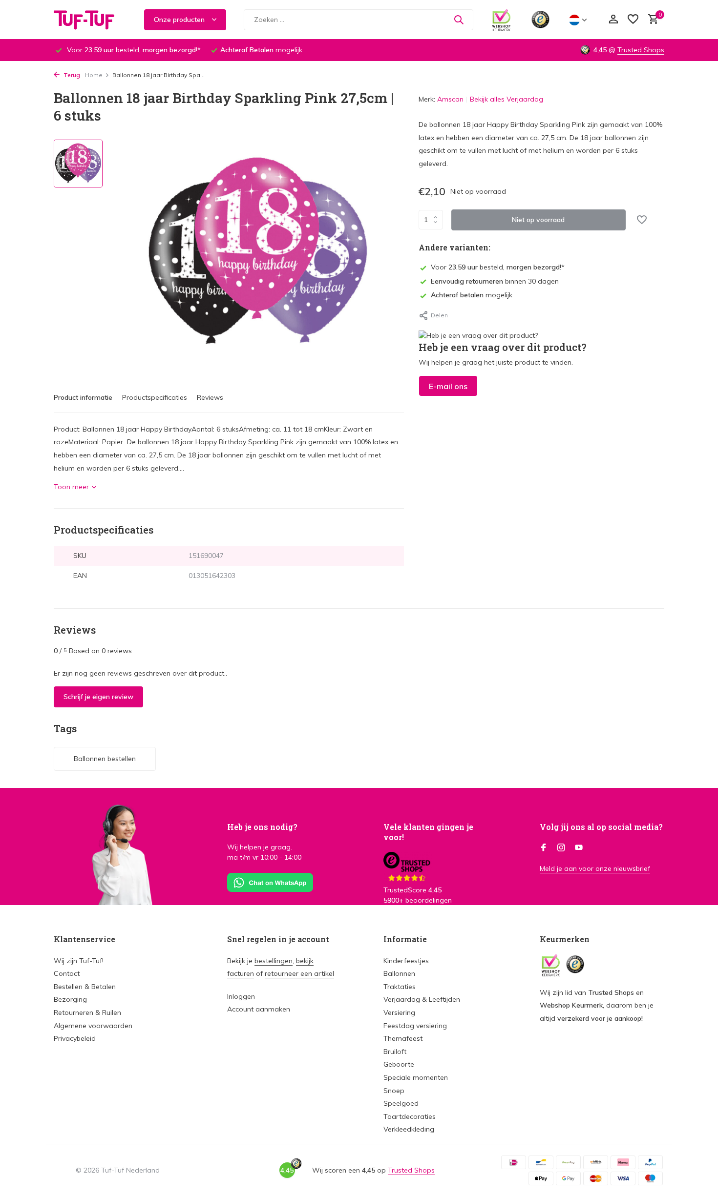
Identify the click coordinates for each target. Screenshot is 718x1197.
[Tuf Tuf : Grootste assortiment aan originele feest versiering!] (90, 19)
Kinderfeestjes (406, 960)
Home (94, 75)
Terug (71, 75)
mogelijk (471, 294)
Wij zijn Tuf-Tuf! (79, 960)
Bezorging (70, 999)
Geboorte (398, 1064)
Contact (67, 973)
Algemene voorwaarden (93, 1025)
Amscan (450, 99)
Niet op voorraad (538, 219)
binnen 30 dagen (495, 281)
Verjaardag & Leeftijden (421, 999)
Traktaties (399, 986)
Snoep (393, 1090)
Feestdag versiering (415, 1025)
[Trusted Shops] (540, 19)
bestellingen (273, 960)
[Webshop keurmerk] (501, 19)
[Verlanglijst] (633, 20)
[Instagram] (561, 848)
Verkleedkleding (408, 1129)
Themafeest (402, 1038)
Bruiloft (394, 1051)
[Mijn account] (613, 19)
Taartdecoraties (409, 1116)
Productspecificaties (154, 397)
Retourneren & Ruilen (87, 1012)
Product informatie (83, 397)
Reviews (210, 397)
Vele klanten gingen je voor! (428, 832)
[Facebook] (544, 848)
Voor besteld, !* (498, 267)
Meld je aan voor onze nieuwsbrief (595, 868)
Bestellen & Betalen (85, 986)
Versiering (399, 1012)
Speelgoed (401, 1103)
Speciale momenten (415, 1077)
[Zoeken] (458, 19)
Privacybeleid (75, 1038)
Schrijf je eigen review (98, 696)
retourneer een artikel (299, 973)
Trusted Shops (640, 49)
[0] (650, 20)
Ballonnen (399, 973)
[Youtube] (579, 848)
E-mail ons (448, 386)
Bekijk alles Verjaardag (506, 99)
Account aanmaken (258, 1009)
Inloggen (241, 996)
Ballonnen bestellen (105, 758)
